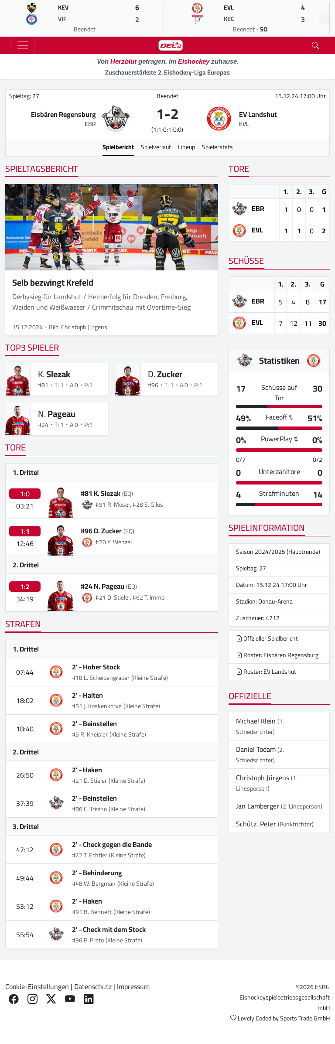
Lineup (186, 147)
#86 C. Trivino (89, 809)
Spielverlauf (156, 147)
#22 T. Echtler (89, 855)
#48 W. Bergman (94, 883)
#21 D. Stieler (89, 780)
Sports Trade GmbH (305, 1018)
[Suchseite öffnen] (315, 45)
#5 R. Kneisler (90, 734)
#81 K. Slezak (100, 493)
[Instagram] (32, 998)
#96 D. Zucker (101, 530)
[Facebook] (13, 998)
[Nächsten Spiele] (324, 18)
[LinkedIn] (88, 998)
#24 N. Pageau (102, 586)
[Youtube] (70, 998)
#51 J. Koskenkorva (97, 706)
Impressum (133, 986)
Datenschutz (93, 986)
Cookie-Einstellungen (37, 986)
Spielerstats (217, 147)
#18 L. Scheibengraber (101, 677)
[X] (51, 998)
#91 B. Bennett (92, 912)
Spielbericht (118, 147)
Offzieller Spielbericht (270, 638)
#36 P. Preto (88, 940)
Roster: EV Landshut (269, 671)
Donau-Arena (275, 601)
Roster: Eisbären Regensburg (280, 655)
